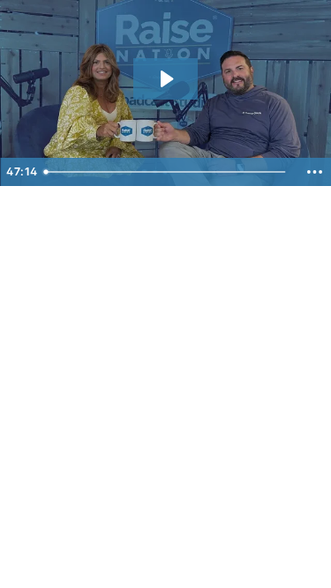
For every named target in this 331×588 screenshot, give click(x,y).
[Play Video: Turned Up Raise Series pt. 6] (165, 79)
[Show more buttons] (314, 172)
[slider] (168, 172)
